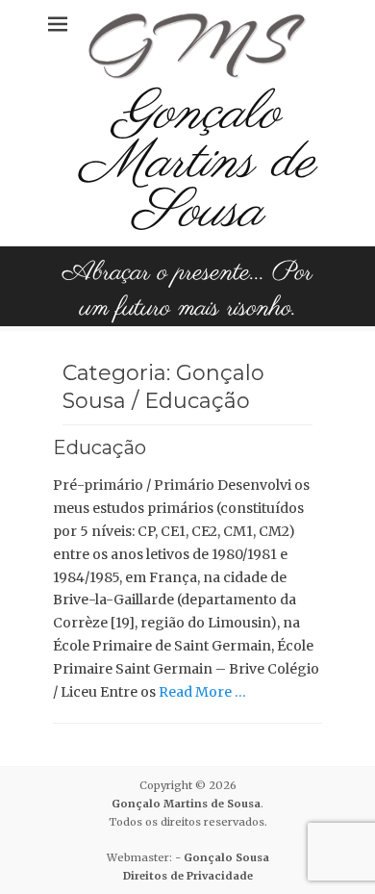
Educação (99, 447)
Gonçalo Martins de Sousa (197, 163)
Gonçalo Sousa (226, 857)
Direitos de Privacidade (188, 875)
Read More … (202, 692)
